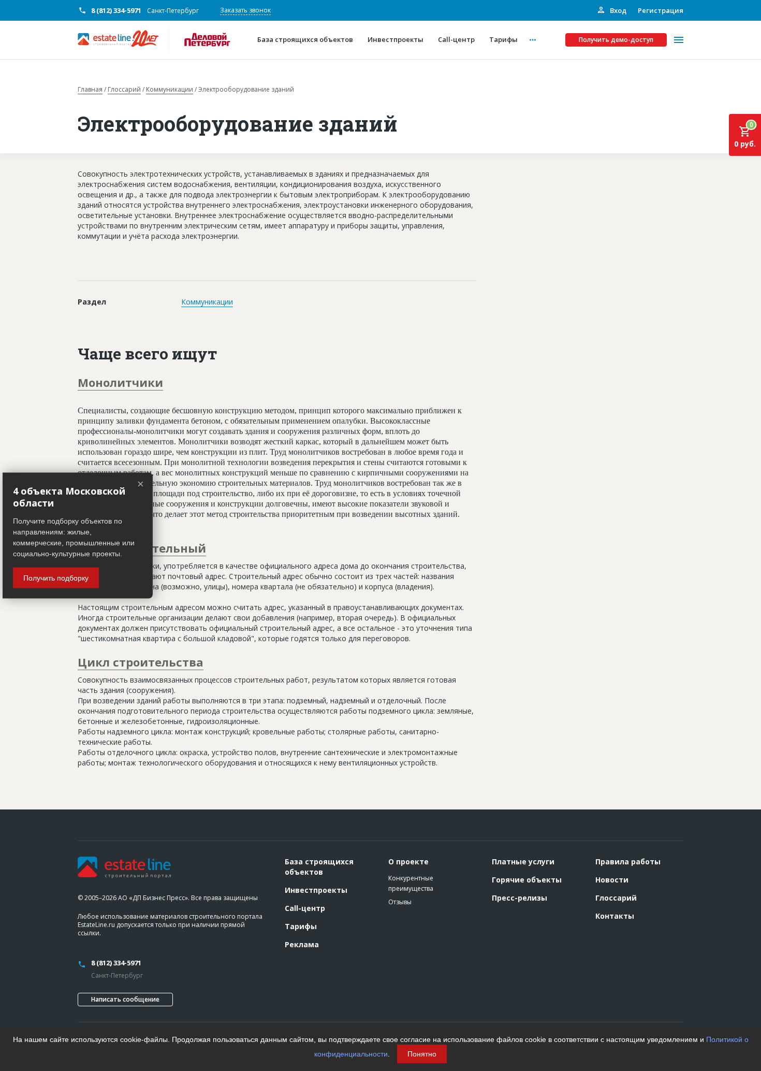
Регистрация (660, 10)
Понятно (421, 1054)
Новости (611, 880)
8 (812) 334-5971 (116, 10)
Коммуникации (169, 89)
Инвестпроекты (316, 890)
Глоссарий (124, 89)
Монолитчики (120, 382)
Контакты (614, 916)
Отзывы (400, 902)
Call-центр (305, 908)
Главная (90, 89)
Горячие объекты (527, 880)
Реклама (302, 944)
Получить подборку (56, 577)
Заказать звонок (245, 10)
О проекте (408, 861)
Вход (617, 10)
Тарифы (301, 926)
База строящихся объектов (319, 867)
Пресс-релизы (519, 898)
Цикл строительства (140, 662)
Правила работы (628, 861)
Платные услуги (523, 861)
